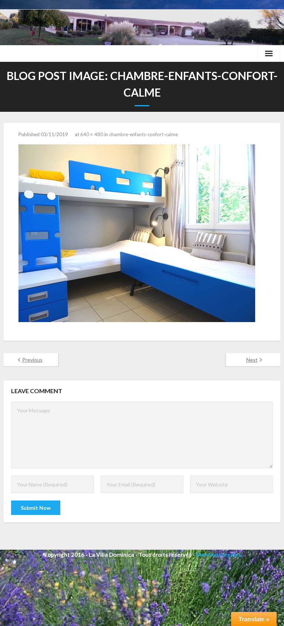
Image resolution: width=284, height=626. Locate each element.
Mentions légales (218, 554)
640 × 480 (91, 134)
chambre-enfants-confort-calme (143, 134)
